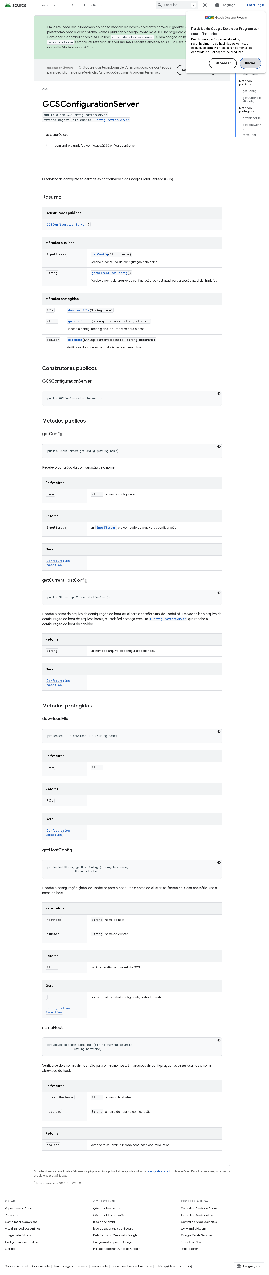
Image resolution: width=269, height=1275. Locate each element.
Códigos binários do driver (22, 1242)
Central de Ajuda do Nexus (199, 1222)
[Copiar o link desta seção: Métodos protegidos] (96, 706)
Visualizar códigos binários (22, 1228)
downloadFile (79, 310)
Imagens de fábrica (18, 1235)
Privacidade (100, 1266)
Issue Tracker (189, 1249)
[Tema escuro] (219, 393)
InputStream (106, 527)
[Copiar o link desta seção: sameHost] (67, 1027)
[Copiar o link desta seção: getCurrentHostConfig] (91, 580)
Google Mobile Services (196, 1235)
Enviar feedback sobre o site (132, 1266)
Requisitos (11, 1215)
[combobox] (177, 5)
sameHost (75, 340)
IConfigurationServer (111, 120)
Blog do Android (104, 1222)
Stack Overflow (191, 1242)
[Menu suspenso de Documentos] (60, 5)
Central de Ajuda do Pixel (197, 1215)
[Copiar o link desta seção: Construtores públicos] (101, 368)
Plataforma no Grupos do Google (115, 1235)
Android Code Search (87, 5)
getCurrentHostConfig (110, 273)
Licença (82, 1266)
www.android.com (193, 1228)
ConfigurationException (58, 563)
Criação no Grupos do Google (113, 1242)
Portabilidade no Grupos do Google (116, 1249)
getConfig (100, 254)
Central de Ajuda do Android (200, 1208)
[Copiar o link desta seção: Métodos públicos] (90, 421)
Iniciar (250, 63)
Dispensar (222, 63)
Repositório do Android (20, 1208)
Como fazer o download (21, 1222)
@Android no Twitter (106, 1208)
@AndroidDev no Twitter (109, 1215)
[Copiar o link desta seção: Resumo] (66, 197)
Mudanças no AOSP (77, 47)
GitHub (10, 1249)
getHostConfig (80, 321)
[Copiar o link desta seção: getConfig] (66, 434)
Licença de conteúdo (160, 1171)
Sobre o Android (16, 1266)
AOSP (45, 88)
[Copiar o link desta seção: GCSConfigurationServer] (96, 381)
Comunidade (41, 1266)
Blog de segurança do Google (113, 1228)
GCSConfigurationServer (66, 224)
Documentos (45, 5)
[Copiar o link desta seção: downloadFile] (72, 719)
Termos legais (63, 1266)
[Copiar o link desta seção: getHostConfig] (76, 850)
